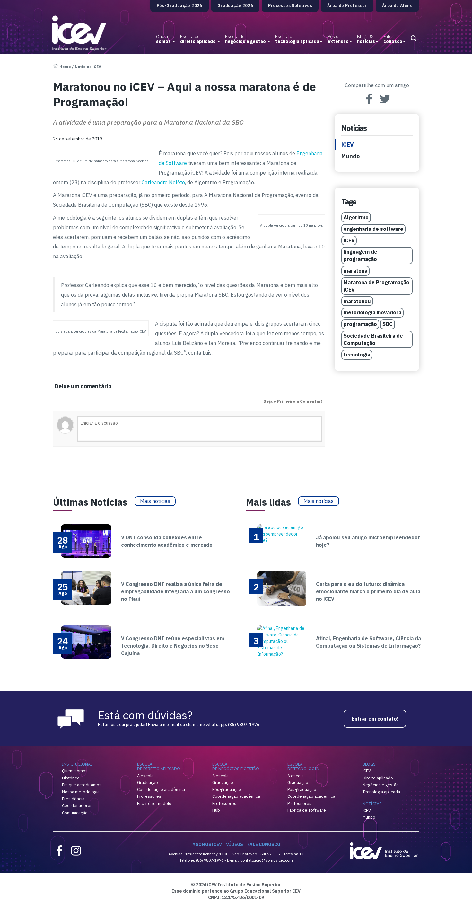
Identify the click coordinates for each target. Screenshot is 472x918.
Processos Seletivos (290, 5)
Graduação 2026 (235, 5)
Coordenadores (77, 805)
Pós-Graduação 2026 (179, 5)
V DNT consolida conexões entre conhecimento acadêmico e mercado (167, 541)
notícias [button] (366, 38)
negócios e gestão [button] (246, 38)
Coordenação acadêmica (161, 789)
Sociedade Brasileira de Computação (373, 339)
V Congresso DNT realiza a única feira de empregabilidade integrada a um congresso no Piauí (175, 591)
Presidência (73, 799)
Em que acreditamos (81, 785)
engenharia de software (373, 229)
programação (360, 324)
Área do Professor (347, 5)
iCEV (347, 144)
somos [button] (164, 38)
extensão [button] (338, 38)
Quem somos (75, 771)
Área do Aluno (397, 5)
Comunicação (75, 812)
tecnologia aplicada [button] (297, 38)
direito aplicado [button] (198, 38)
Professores (149, 796)
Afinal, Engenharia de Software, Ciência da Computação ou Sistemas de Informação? (368, 642)
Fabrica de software (306, 810)
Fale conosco (263, 844)
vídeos (234, 844)
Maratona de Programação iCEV (376, 286)
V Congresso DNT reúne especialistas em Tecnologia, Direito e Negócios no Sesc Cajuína (172, 645)
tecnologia (357, 354)
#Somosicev (207, 844)
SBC (387, 324)
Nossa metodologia (81, 792)
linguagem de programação (360, 255)
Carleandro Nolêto (163, 182)
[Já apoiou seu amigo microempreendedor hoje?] (281, 533)
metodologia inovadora (372, 312)
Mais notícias (155, 501)
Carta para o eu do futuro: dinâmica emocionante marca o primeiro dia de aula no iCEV (368, 591)
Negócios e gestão (381, 785)
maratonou (357, 301)
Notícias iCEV (88, 66)
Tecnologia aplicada (381, 792)
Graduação (147, 782)
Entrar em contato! (375, 719)
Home (65, 66)
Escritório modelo (154, 803)
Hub (216, 810)
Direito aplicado (378, 778)
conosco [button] (392, 38)
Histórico (71, 778)
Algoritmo (356, 217)
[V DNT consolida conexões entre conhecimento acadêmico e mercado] (86, 540)
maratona (355, 270)
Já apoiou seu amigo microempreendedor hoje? (368, 541)
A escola (145, 776)
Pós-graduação (226, 789)
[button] (413, 36)
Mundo (350, 156)
